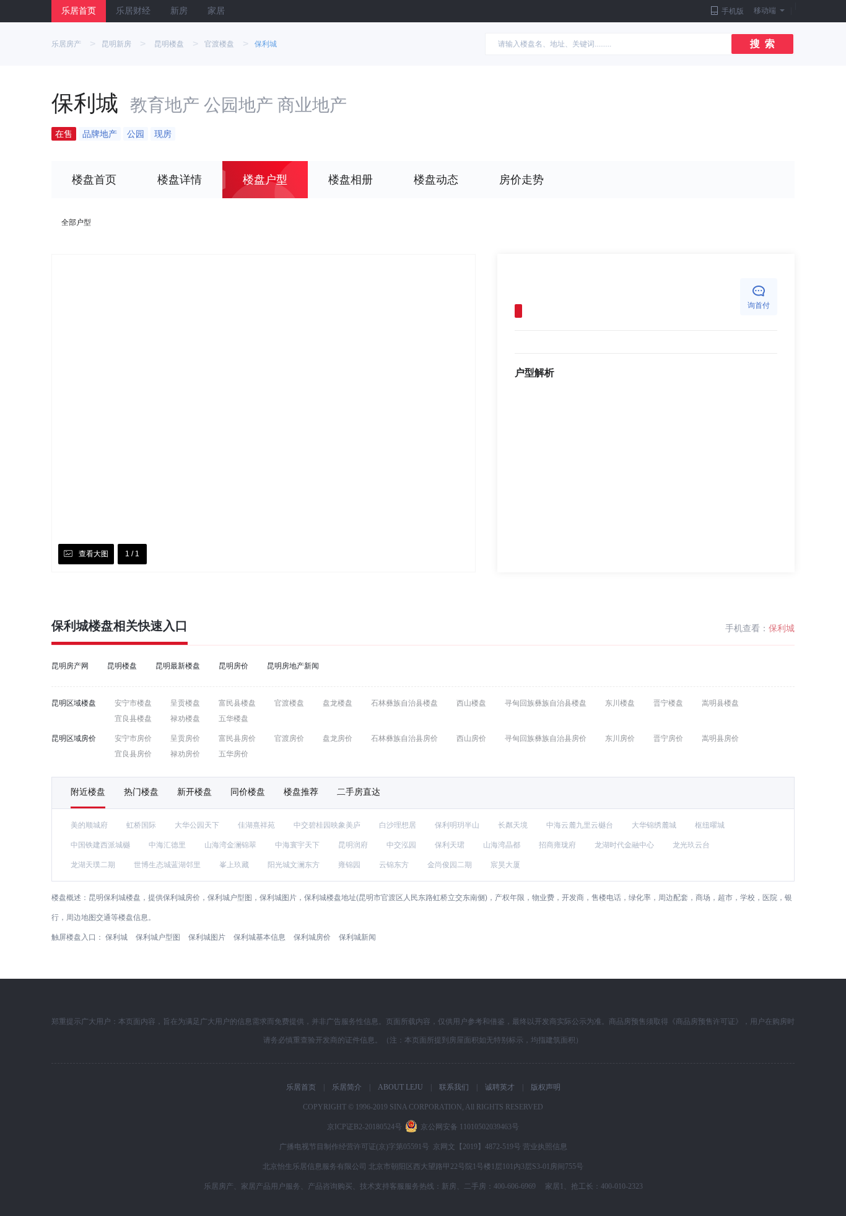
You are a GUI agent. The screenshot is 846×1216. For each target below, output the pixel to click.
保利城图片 (206, 937)
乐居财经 (133, 10)
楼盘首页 (94, 179)
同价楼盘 (247, 792)
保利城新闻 (357, 937)
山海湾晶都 (501, 845)
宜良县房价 (133, 754)
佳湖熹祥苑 (256, 825)
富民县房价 (237, 738)
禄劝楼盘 (185, 718)
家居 (216, 10)
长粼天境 (513, 825)
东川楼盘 (620, 703)
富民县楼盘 (237, 703)
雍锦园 (349, 864)
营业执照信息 (545, 1146)
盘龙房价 (337, 738)
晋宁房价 (668, 738)
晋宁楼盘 (668, 703)
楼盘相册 (350, 179)
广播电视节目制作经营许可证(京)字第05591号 (354, 1146)
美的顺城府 (89, 825)
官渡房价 (289, 738)
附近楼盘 (88, 792)
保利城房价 (312, 937)
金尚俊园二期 (449, 864)
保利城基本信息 (259, 937)
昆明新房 (116, 44)
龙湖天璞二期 (93, 864)
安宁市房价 (133, 738)
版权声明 (545, 1087)
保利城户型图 (158, 937)
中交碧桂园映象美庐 (327, 825)
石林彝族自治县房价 (404, 738)
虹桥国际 (141, 825)
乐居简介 (347, 1087)
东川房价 (620, 738)
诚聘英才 (500, 1087)
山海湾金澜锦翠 (230, 845)
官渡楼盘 (219, 44)
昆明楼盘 (169, 44)
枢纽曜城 (710, 825)
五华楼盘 (233, 718)
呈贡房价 (185, 738)
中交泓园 (401, 845)
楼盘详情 (179, 179)
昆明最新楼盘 (177, 666)
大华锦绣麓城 (654, 825)
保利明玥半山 (457, 825)
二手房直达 (358, 792)
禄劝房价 (185, 754)
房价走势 (521, 179)
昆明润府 (353, 845)
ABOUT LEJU (400, 1087)
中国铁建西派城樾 (100, 845)
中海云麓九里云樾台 (579, 825)
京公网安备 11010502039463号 (470, 1126)
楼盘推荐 (301, 792)
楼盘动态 (436, 179)
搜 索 (762, 43)
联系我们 (454, 1087)
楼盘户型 (265, 179)
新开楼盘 (194, 792)
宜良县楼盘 (133, 718)
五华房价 (233, 754)
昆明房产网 (70, 666)
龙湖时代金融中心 (624, 845)
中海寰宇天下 (297, 845)
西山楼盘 (471, 703)
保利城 (266, 44)
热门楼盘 (141, 792)
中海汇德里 (167, 845)
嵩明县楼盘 (720, 703)
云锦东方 (394, 864)
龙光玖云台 (691, 845)
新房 (179, 10)
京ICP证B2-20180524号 (364, 1126)
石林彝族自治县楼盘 (404, 703)
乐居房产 (66, 44)
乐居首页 (78, 10)
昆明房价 (233, 666)
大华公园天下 (197, 825)
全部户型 (76, 222)
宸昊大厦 (505, 864)
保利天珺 (449, 845)
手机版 (733, 11)
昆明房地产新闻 (293, 666)
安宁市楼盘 (133, 703)
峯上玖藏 (234, 864)
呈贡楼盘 (185, 703)
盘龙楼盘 (337, 703)
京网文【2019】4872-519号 (477, 1146)
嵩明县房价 (720, 738)
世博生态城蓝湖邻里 (167, 864)
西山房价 (471, 738)
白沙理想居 (397, 825)
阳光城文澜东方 (294, 864)
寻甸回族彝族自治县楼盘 (546, 703)
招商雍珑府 (557, 845)
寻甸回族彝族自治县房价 (546, 738)
